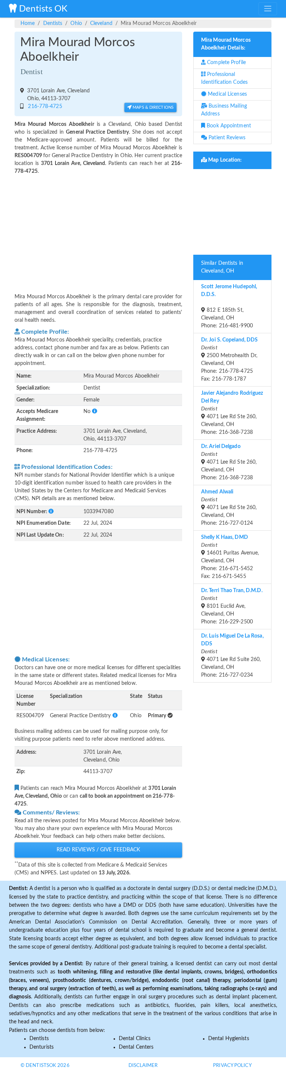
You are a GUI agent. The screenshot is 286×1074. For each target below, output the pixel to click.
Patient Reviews (226, 137)
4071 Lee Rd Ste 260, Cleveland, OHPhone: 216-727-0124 (229, 507)
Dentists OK (42, 8)
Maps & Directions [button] (152, 107)
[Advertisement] (98, 229)
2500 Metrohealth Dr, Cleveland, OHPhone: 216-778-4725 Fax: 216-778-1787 (229, 359)
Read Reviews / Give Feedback (98, 849)
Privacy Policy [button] (232, 1065)
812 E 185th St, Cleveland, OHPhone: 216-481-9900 (229, 306)
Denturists (41, 1047)
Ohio (76, 23)
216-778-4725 (43, 106)
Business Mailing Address (224, 110)
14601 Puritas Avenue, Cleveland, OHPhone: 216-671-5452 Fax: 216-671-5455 (230, 557)
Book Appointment (228, 125)
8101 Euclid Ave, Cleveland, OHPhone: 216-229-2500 (232, 606)
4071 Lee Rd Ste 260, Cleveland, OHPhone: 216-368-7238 (232, 413)
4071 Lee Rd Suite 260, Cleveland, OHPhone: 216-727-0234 (232, 655)
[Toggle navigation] (267, 8)
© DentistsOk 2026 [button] (45, 1065)
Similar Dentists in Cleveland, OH (222, 267)
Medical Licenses (226, 94)
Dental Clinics (134, 1038)
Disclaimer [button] (143, 1065)
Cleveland (101, 23)
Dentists (53, 23)
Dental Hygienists (228, 1038)
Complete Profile (226, 62)
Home (27, 23)
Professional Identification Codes (224, 78)
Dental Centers (136, 1047)
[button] (94, 411)
